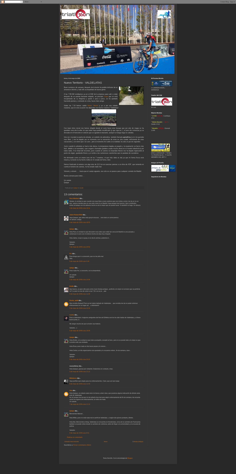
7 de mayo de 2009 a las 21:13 (79, 404)
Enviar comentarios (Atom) (82, 445)
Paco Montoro (74, 198)
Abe (70, 390)
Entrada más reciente (72, 441)
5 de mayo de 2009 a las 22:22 (79, 371)
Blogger (130, 458)
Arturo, (93, 105)
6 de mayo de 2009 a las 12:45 (79, 384)
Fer (70, 253)
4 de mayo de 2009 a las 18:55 (79, 222)
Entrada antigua (138, 441)
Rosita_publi (73, 300)
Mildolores (73, 378)
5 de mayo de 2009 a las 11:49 (79, 294)
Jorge (106, 96)
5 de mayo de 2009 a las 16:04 (79, 308)
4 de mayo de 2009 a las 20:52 (79, 247)
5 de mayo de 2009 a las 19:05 (79, 331)
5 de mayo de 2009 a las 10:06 (79, 279)
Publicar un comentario (74, 437)
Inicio (105, 441)
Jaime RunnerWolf (75, 215)
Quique (71, 229)
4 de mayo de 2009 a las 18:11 (79, 208)
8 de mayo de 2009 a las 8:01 (79, 433)
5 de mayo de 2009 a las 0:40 (79, 261)
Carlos (71, 315)
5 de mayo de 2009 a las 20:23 (79, 359)
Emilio (71, 286)
